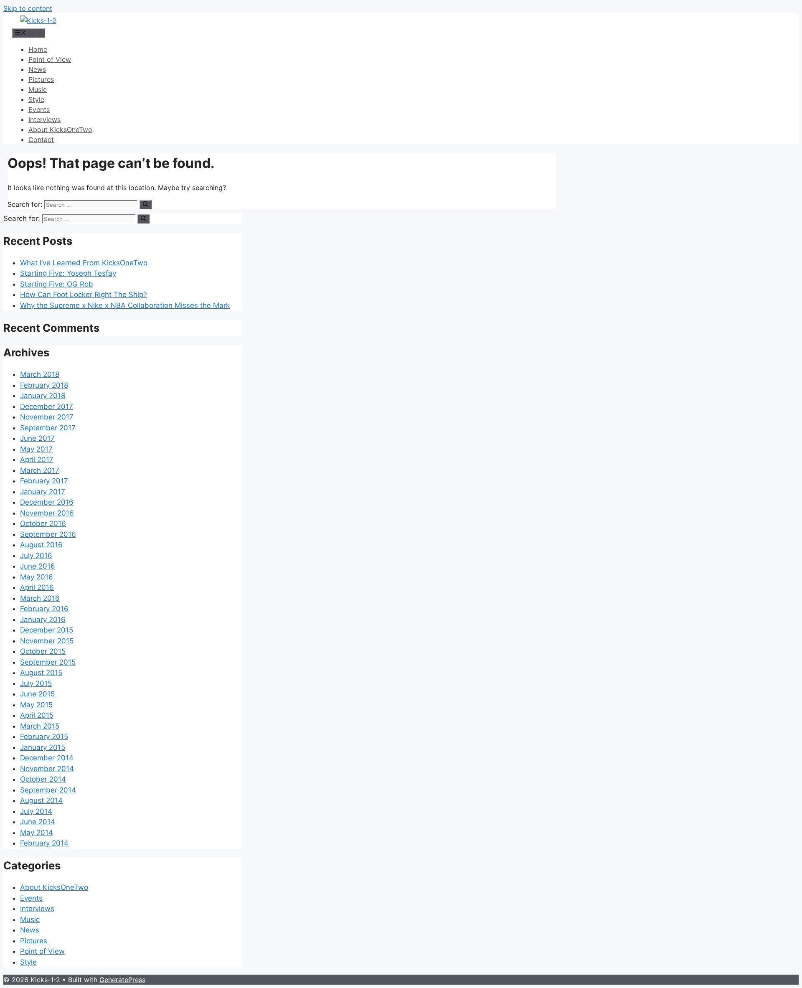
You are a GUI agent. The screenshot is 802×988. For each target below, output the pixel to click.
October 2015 (43, 651)
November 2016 (47, 513)
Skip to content (27, 8)
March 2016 (40, 598)
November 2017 (47, 417)
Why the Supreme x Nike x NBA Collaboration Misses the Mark (125, 305)
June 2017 (37, 438)
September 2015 (48, 662)
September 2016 (48, 534)
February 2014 (44, 843)
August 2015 (41, 672)
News (37, 69)
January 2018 (42, 395)
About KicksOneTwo (60, 129)
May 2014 (36, 832)
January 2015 (42, 747)
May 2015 (36, 705)
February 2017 (44, 481)
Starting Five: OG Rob (56, 284)
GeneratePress (122, 979)
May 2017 (36, 449)
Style (36, 99)
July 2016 (36, 555)
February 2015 (44, 736)
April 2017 (36, 459)
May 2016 (36, 577)
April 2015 (36, 715)
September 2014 (48, 790)
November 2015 (47, 641)
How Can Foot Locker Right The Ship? (83, 294)
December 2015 (46, 630)
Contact (41, 139)
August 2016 (41, 545)
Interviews (44, 119)
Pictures (41, 79)
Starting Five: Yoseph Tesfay (68, 273)
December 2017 (46, 406)
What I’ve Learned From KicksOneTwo (83, 263)
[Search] (146, 204)
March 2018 (39, 374)
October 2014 (43, 779)
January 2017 (42, 492)
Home (37, 49)
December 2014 (47, 758)
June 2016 (37, 566)
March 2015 (39, 726)
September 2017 (48, 428)
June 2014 (37, 822)
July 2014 (36, 811)
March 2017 (39, 470)
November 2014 (47, 768)
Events (39, 109)
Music (37, 89)
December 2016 (47, 502)
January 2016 (43, 619)
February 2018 (44, 385)
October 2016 (43, 523)
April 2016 (37, 587)
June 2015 (37, 694)
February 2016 (44, 608)
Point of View (49, 59)
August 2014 (41, 800)
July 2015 (36, 683)
